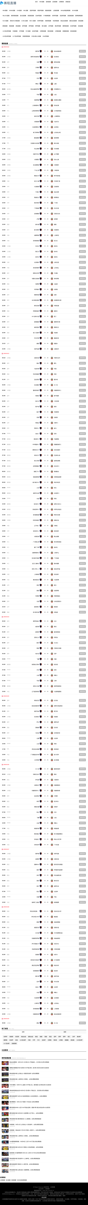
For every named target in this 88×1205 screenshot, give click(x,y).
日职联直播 (43, 31)
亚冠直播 (80, 26)
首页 (36, 1)
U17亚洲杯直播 (17, 36)
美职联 (8, 439)
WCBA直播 (75, 10)
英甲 (8, 219)
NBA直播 (41, 1)
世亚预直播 (56, 20)
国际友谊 (30, 1036)
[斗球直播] (10, 3)
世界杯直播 (55, 15)
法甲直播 (50, 26)
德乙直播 (44, 26)
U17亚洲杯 (6, 1043)
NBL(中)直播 (6, 15)
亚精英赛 (14, 1043)
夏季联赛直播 (78, 15)
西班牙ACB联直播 (15, 20)
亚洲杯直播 (38, 15)
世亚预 (17, 1036)
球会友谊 (23, 1036)
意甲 (8, 363)
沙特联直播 (58, 31)
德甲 (64, 1036)
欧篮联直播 (31, 15)
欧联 (8, 911)
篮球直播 (48, 1)
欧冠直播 (80, 20)
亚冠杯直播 (63, 15)
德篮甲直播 (40, 10)
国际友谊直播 (73, 20)
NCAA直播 (5, 20)
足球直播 (54, 1)
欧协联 (72, 1040)
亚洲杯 (11, 1040)
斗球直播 (2, 1180)
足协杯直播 (35, 31)
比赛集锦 (61, 1)
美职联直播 (66, 26)
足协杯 (44, 1040)
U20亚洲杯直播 (7, 36)
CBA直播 (19, 10)
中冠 (8, 691)
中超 (8, 181)
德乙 (69, 1036)
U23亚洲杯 (23, 1040)
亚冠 (16, 1040)
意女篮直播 (23, 15)
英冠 (50, 1036)
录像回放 (67, 1)
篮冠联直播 (71, 15)
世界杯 (5, 1036)
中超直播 (15, 31)
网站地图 (44, 1197)
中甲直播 (21, 31)
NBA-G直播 (32, 20)
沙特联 (8, 51)
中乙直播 (28, 31)
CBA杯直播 (46, 36)
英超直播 (11, 26)
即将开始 (82, 51)
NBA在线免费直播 (22, 1180)
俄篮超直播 (48, 10)
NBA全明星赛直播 (65, 10)
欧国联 (66, 1040)
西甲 (8, 67)
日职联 (8, 138)
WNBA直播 (12, 10)
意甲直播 (24, 26)
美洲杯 (79, 1036)
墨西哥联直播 (14, 15)
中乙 (8, 105)
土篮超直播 (56, 10)
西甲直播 (31, 26)
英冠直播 (18, 26)
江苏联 (8, 246)
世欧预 (11, 1036)
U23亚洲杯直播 (7, 31)
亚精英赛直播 (26, 36)
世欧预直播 (48, 20)
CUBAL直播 (24, 20)
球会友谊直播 (64, 20)
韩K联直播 (50, 31)
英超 (8, 73)
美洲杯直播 (58, 26)
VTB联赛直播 (46, 15)
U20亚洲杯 (79, 1040)
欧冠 (8, 779)
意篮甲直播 (33, 10)
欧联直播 (5, 26)
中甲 (8, 186)
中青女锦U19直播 (36, 36)
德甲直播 (37, 26)
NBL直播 (25, 10)
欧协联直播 (73, 31)
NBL (8, 99)
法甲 (8, 62)
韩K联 (55, 1040)
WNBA (8, 78)
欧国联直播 (66, 31)
